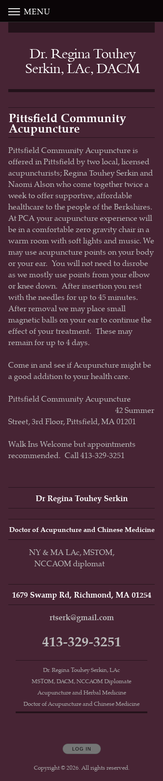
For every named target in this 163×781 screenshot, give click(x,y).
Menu (36, 11)
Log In (81, 748)
